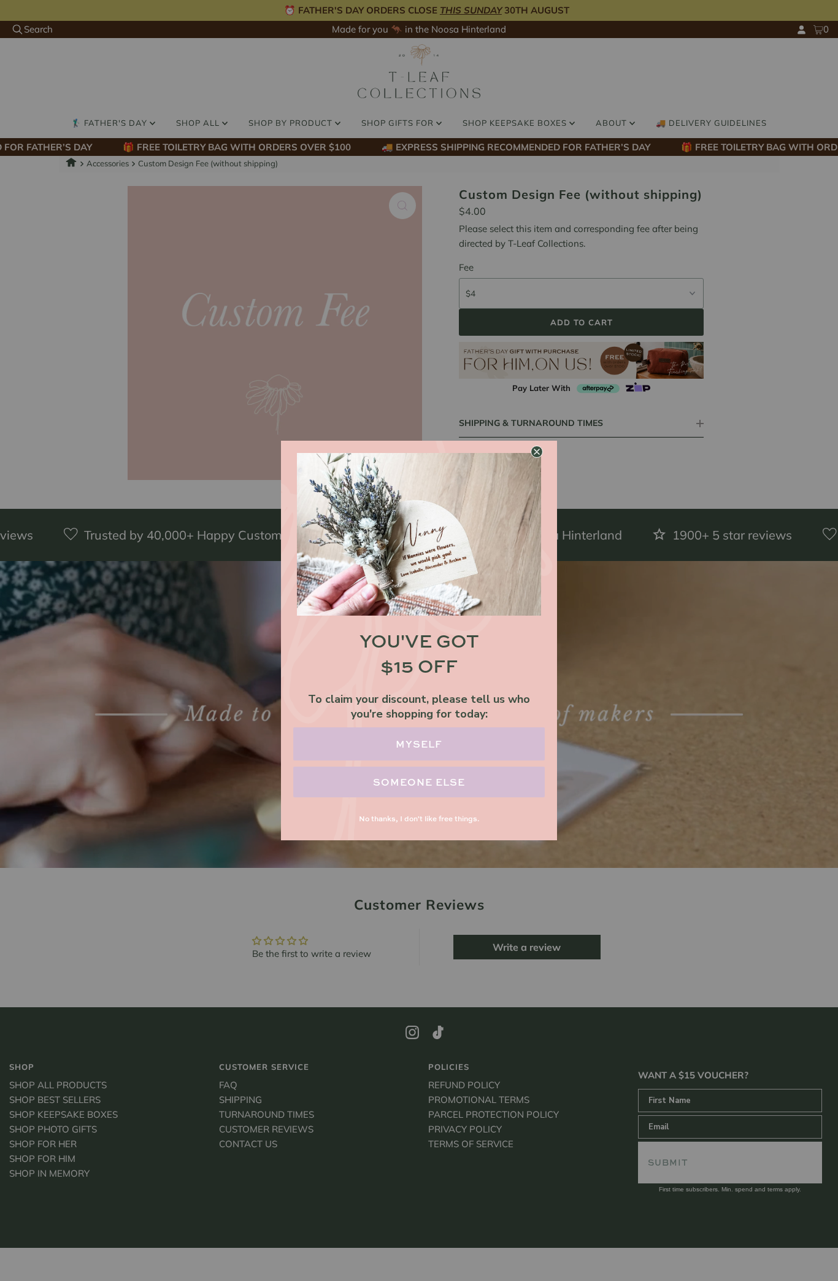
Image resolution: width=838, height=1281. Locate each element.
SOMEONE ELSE (419, 782)
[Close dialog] (536, 452)
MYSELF (419, 744)
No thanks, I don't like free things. (419, 818)
